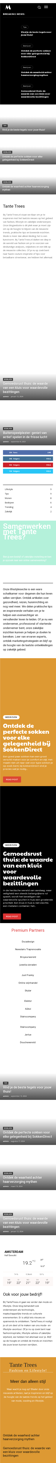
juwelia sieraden (28, 964)
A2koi (28, 1008)
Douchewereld (28, 1042)
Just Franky (28, 975)
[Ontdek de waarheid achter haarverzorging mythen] (10, 71)
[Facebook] (19, 1424)
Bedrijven (27, 46)
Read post (12, 779)
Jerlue (28, 1034)
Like (49, 452)
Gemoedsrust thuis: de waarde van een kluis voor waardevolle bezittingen (35, 93)
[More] (46, 1424)
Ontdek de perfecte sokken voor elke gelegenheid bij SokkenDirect (36, 53)
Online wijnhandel (28, 982)
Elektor (28, 1001)
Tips (24, 27)
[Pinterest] (33, 1424)
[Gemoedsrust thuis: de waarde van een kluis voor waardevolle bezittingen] (10, 91)
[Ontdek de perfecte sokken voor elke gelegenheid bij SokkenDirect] (10, 51)
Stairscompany (28, 1016)
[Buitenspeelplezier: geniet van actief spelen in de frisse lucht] (28, 423)
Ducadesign (28, 941)
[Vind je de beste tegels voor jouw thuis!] (10, 31)
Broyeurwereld (28, 957)
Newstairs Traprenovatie (28, 949)
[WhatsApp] (39, 1424)
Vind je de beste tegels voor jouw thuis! (36, 33)
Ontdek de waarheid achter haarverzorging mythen (36, 74)
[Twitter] (26, 1424)
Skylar (28, 990)
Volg (48, 459)
